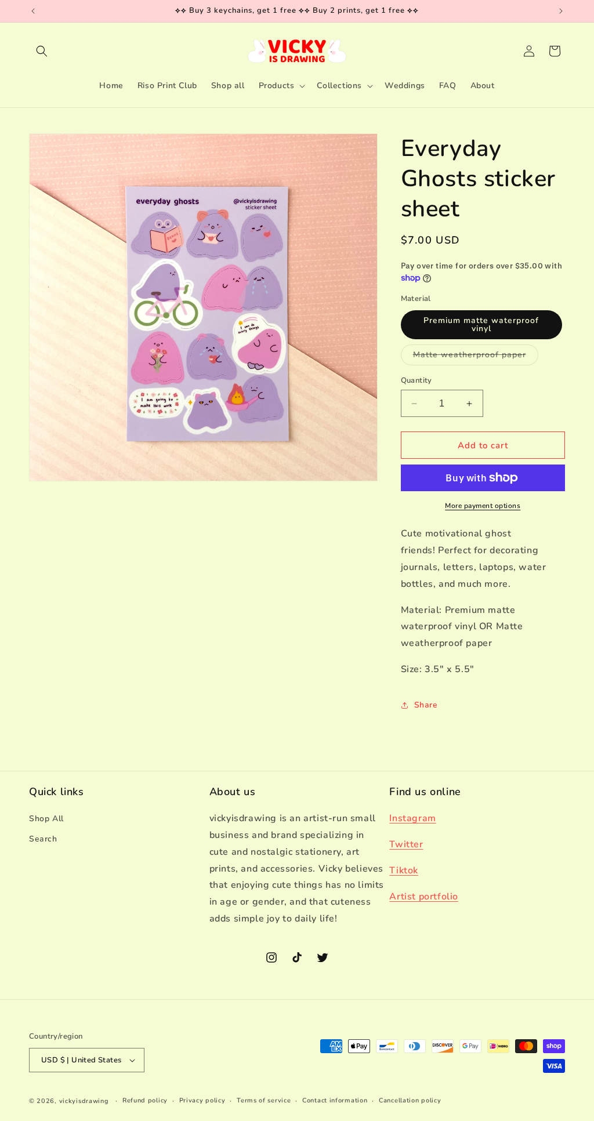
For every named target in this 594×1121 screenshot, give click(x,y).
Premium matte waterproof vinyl (481, 324)
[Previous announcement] (33, 11)
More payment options (482, 505)
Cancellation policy (410, 1100)
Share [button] (426, 704)
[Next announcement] (561, 11)
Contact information (334, 1100)
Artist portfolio (423, 896)
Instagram (412, 818)
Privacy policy (202, 1100)
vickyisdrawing (84, 1101)
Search (43, 838)
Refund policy (145, 1100)
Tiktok (403, 870)
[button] (42, 51)
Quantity (416, 380)
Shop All (46, 818)
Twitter (406, 844)
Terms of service (264, 1100)
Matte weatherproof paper (475, 357)
